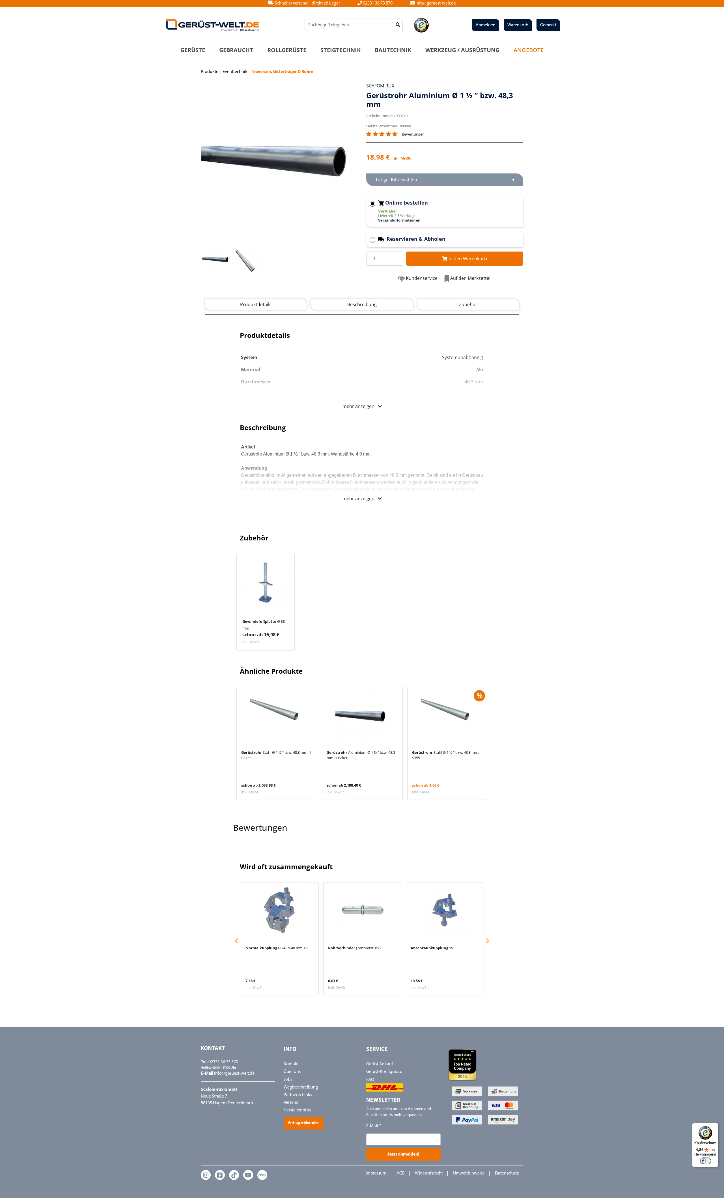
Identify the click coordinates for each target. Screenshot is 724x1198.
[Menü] (715, 1126)
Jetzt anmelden (362, 658)
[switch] (705, 1161)
